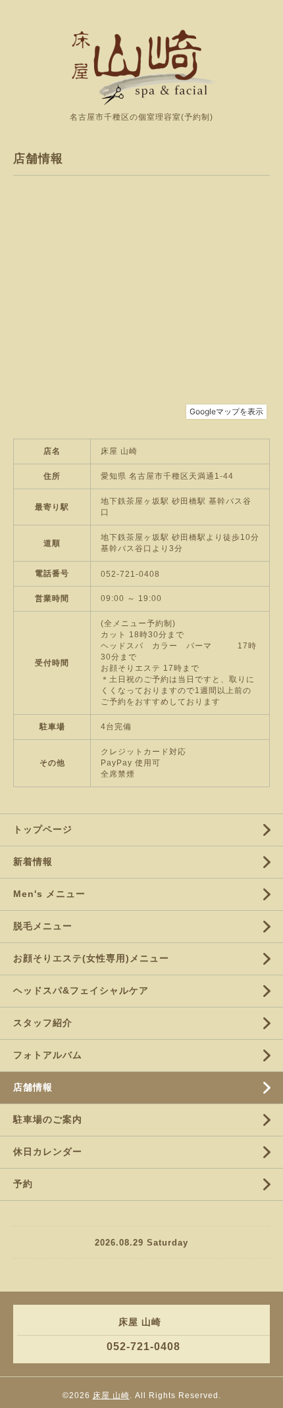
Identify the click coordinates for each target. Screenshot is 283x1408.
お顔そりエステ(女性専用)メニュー (91, 958)
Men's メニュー (49, 893)
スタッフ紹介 (42, 1022)
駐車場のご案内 (47, 1119)
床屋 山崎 (111, 1395)
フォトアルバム (47, 1055)
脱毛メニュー (42, 926)
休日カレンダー (47, 1151)
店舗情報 (33, 1087)
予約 (23, 1183)
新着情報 (33, 861)
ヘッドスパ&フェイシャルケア (81, 990)
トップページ (42, 829)
